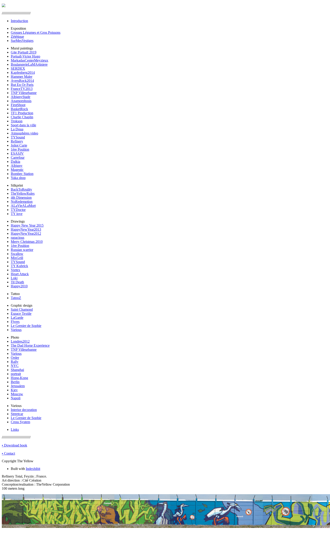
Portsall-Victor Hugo (25, 56)
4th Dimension (21, 197)
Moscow (17, 394)
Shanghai (17, 370)
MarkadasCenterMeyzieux (29, 60)
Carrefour (17, 157)
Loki (14, 278)
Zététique (17, 36)
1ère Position (20, 149)
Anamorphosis (21, 101)
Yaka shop (18, 178)
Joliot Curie (19, 145)
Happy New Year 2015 (27, 225)
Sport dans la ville (23, 125)
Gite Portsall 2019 (23, 52)
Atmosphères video (24, 133)
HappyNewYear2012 (26, 233)
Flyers (15, 322)
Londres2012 (20, 341)
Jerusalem (18, 386)
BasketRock (19, 109)
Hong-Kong (19, 378)
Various (16, 330)
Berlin (15, 382)
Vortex (15, 270)
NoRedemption (22, 201)
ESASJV (17, 153)
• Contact (8, 453)
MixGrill (17, 258)
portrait (16, 374)
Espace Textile (21, 313)
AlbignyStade (20, 97)
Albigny (16, 166)
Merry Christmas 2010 (27, 241)
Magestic (17, 170)
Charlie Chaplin (22, 117)
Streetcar (17, 414)
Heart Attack (20, 274)
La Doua (17, 129)
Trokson (16, 121)
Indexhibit (33, 469)
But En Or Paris (22, 85)
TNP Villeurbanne (24, 93)
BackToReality (21, 189)
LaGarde (17, 317)
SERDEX (18, 68)
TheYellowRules (23, 193)
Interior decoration (24, 410)
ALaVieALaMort (23, 206)
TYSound (18, 137)
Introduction (19, 21)
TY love (16, 214)
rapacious (17, 237)
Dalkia (15, 161)
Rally (14, 362)
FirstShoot (18, 105)
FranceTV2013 (22, 89)
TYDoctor (18, 210)
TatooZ (16, 298)
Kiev (14, 390)
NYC (15, 366)
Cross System (20, 422)
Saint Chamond (22, 309)
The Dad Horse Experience (30, 345)
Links (15, 429)
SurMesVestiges (22, 40)
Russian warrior (22, 250)
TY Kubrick (19, 266)
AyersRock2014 (22, 81)
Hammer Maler (21, 76)
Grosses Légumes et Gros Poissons (35, 32)
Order (15, 358)
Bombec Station (22, 174)
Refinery (17, 141)
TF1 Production (22, 113)
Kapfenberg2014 (23, 72)
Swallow (17, 254)
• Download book (14, 445)
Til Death (17, 282)
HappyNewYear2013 (26, 229)
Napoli (15, 398)
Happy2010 (19, 286)
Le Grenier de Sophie (26, 326)
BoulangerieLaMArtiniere (29, 64)
